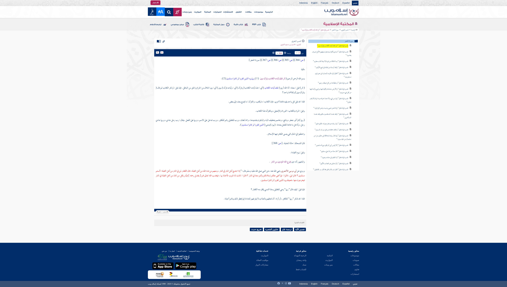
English (314, 3)
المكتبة (207, 12)
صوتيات (356, 260)
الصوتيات (217, 12)
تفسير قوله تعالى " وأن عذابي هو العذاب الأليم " (334, 164)
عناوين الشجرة (271, 229)
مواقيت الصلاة (262, 260)
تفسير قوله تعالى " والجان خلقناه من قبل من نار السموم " (331, 130)
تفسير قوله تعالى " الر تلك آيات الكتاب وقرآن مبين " (332, 46)
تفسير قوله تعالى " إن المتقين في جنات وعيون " (334, 157)
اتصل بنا (172, 251)
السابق (165, 212)
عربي (355, 3)
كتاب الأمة (238, 24)
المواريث (197, 12)
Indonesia (303, 3)
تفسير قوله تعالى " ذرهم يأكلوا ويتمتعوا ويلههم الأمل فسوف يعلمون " (331, 53)
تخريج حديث (256, 229)
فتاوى (356, 269)
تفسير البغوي (345, 30)
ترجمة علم (287, 229)
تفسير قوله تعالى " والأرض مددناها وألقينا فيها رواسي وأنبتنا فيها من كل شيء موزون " (330, 91)
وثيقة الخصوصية (194, 251)
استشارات (355, 274)
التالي (159, 212)
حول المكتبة (218, 24)
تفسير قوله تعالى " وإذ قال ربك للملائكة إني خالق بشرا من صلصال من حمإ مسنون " (332, 137)
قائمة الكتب (198, 24)
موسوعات (258, 12)
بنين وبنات (187, 12)
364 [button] (280, 53)
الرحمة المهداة (300, 256)
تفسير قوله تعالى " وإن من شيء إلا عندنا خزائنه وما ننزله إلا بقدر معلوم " (330, 100)
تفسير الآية (300, 229)
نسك (304, 265)
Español (345, 3)
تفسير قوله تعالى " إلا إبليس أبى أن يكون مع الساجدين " (331, 145)
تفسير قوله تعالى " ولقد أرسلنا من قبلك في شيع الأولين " (331, 67)
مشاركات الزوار (261, 265)
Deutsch (335, 3)
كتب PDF (256, 24)
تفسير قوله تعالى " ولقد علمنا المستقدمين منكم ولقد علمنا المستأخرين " (332, 116)
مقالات (248, 12)
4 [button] (299, 53)
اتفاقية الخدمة (181, 251)
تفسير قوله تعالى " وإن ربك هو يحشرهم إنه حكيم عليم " (331, 124)
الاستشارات (228, 12)
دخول (154, 3)
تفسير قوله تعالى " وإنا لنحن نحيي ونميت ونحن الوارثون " (330, 108)
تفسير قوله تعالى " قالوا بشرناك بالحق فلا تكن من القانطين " (330, 170)
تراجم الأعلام (155, 24)
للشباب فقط (301, 269)
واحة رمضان (301, 260)
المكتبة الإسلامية (339, 24)
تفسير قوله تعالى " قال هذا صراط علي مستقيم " (334, 151)
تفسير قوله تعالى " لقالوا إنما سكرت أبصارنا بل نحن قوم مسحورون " (333, 75)
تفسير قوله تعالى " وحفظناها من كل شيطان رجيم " (333, 83)
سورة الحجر (335, 30)
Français (324, 3)
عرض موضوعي (177, 24)
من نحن (164, 251)
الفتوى (238, 12)
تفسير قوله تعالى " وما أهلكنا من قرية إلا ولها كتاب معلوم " (330, 61)
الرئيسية (269, 12)
